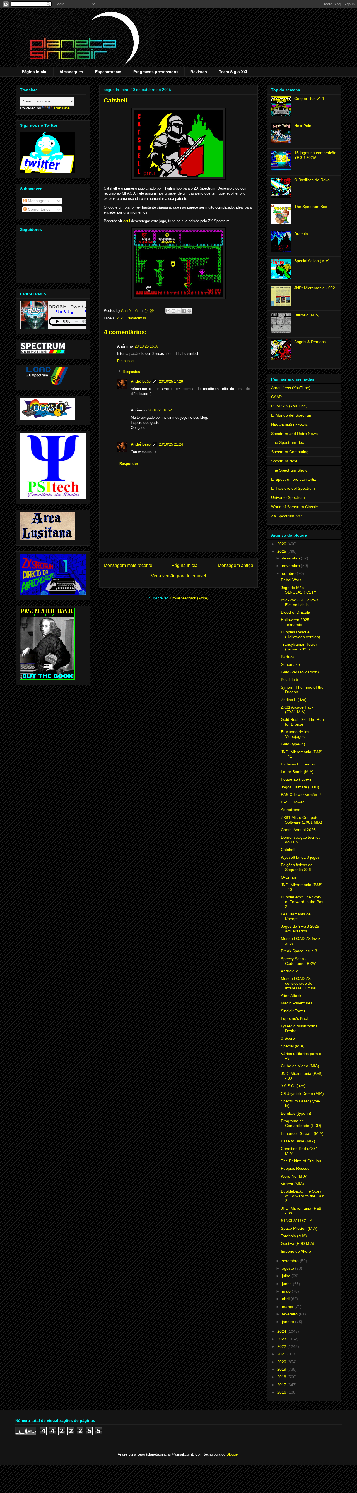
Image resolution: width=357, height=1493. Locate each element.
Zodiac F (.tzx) (294, 699)
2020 (282, 1362)
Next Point (303, 125)
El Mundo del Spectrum (291, 415)
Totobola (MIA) (294, 1236)
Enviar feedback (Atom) (189, 598)
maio (287, 1291)
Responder (125, 361)
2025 (120, 318)
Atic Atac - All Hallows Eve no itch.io (299, 602)
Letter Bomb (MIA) (297, 771)
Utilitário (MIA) (306, 315)
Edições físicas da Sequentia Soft (297, 867)
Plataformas (136, 318)
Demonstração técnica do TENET (300, 839)
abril (286, 1298)
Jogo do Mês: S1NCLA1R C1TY (298, 590)
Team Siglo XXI (233, 72)
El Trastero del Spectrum (293, 488)
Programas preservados (155, 72)
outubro (289, 573)
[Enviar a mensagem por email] (168, 311)
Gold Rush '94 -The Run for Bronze (302, 721)
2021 (282, 1354)
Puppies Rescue (295, 1168)
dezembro (291, 558)
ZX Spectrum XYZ (287, 516)
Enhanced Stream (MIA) (302, 1133)
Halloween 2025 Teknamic (295, 622)
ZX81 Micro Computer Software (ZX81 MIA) (301, 819)
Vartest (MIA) (292, 1183)
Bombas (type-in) (296, 1113)
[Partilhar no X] (179, 311)
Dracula (301, 233)
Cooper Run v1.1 (309, 98)
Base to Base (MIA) (298, 1141)
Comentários (38, 209)
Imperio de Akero (296, 1251)
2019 (282, 1369)
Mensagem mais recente (128, 565)
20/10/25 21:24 (171, 444)
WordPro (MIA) (294, 1176)
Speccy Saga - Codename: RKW (298, 961)
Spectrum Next (284, 461)
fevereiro (290, 1314)
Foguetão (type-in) (297, 779)
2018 (282, 1377)
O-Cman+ (289, 877)
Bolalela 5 (289, 679)
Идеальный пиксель (289, 424)
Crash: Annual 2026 (298, 829)
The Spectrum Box (310, 206)
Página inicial (34, 72)
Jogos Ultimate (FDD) (300, 787)
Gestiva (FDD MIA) (297, 1243)
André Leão (141, 381)
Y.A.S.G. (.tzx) (293, 1085)
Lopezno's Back (295, 1018)
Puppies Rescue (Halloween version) (300, 634)
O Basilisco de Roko (312, 180)
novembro (291, 565)
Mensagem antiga (235, 565)
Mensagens (38, 200)
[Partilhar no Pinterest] (189, 311)
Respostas (131, 372)
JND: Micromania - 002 (314, 288)
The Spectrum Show (289, 470)
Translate (61, 108)
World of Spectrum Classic (294, 506)
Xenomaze (290, 664)
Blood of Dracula (295, 612)
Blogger (232, 1454)
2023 (282, 1339)
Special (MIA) (293, 1046)
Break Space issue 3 (299, 951)
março (288, 1306)
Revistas (198, 72)
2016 (282, 1392)
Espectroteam (108, 72)
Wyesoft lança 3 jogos (300, 857)
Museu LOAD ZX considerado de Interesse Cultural (298, 983)
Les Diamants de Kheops (296, 916)
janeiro (288, 1321)
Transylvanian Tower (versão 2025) (299, 646)
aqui (126, 221)
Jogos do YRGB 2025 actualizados (300, 928)
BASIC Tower (292, 802)
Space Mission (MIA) (299, 1228)
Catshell (288, 849)
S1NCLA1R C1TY (296, 1220)
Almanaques (71, 72)
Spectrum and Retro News (294, 433)
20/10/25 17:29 (171, 381)
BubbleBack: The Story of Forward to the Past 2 (302, 902)
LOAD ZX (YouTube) (289, 406)
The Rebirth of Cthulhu (301, 1161)
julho (286, 1276)
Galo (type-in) (293, 744)
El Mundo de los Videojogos (295, 734)
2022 (282, 1346)
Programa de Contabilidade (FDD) (301, 1123)
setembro (291, 1260)
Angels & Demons (310, 341)
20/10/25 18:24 (160, 410)
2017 (282, 1384)
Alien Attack (291, 995)
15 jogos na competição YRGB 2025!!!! (315, 155)
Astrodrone (290, 809)
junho (287, 1283)
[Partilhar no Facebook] (184, 311)
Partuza (288, 656)
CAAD (276, 396)
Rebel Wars (291, 580)
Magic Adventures (296, 1003)
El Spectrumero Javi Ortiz (293, 479)
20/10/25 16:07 (147, 346)
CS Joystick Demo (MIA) (302, 1093)
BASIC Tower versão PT (302, 794)
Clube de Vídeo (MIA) (300, 1066)
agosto (288, 1268)
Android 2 (289, 971)
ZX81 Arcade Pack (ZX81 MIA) (297, 709)
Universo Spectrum (288, 497)
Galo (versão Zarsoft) (300, 672)
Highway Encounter (298, 764)
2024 (282, 1331)
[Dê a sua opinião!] (173, 311)
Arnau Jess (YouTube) (290, 388)
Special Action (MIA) (312, 261)
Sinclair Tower (293, 1011)
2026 (282, 544)
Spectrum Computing (289, 451)
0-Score (288, 1038)
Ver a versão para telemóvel (178, 575)
